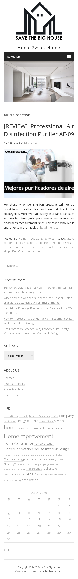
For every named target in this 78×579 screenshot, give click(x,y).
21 (49, 526)
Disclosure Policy (14, 383)
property (35, 464)
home (11, 427)
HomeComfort (39, 428)
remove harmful (30, 251)
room (60, 474)
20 (39, 526)
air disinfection (24, 243)
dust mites (36, 247)
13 (39, 519)
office (60, 455)
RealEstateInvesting (14, 474)
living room (31, 454)
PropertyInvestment (49, 464)
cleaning (54, 416)
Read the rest (49, 227)
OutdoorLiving (13, 459)
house (39, 449)
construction (10, 420)
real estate (50, 468)
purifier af (14, 251)
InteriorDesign (57, 449)
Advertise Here (13, 389)
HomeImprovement (29, 436)
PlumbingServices (54, 459)
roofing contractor (49, 474)
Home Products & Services (36, 238)
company (66, 415)
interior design (10, 455)
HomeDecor (55, 428)
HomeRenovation (18, 449)
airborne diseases (62, 243)
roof (38, 474)
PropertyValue (34, 468)
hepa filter (50, 247)
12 (29, 519)
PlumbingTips (11, 464)
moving (40, 455)
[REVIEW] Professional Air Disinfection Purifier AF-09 (39, 130)
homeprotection (44, 443)
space (67, 474)
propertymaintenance (14, 468)
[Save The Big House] (39, 37)
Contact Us (11, 395)
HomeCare (23, 428)
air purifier (42, 243)
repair (31, 474)
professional (25, 464)
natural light (51, 455)
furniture (59, 421)
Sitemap (9, 378)
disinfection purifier (15, 247)
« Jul (6, 550)
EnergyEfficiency (27, 421)
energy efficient (46, 420)
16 (69, 519)
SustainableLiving (12, 480)
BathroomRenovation (39, 415)
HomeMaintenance (18, 443)
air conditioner (11, 415)
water (33, 480)
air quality (23, 416)
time (25, 480)
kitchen (21, 454)
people (27, 459)
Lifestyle (18, 571)
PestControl (38, 459)
